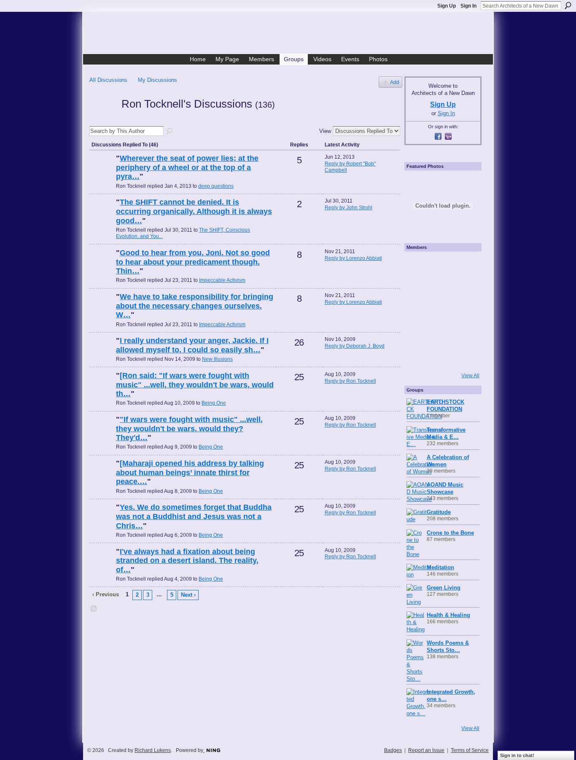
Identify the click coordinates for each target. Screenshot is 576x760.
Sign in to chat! (517, 755)
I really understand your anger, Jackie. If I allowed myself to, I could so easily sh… (192, 345)
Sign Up (446, 6)
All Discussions (108, 80)
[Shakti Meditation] (463, 288)
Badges (393, 750)
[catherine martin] (441, 311)
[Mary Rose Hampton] (418, 334)
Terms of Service (470, 750)
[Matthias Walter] (463, 265)
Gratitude (439, 512)
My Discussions (157, 80)
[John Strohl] (102, 216)
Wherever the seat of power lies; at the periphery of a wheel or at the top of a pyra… (187, 167)
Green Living (443, 587)
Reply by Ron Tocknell (350, 381)
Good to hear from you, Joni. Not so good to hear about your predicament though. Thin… (193, 262)
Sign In (468, 6)
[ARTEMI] (418, 265)
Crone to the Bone (450, 533)
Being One (214, 403)
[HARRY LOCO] (418, 288)
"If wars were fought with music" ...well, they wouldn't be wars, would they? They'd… (189, 428)
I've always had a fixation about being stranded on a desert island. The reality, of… (187, 560)
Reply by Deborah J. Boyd (355, 346)
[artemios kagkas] (441, 288)
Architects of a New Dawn (291, 34)
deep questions (216, 186)
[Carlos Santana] (463, 334)
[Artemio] (441, 356)
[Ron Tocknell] (102, 119)
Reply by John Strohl (348, 208)
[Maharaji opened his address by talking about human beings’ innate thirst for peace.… (190, 472)
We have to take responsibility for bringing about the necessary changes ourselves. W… (194, 305)
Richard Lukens (153, 750)
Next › (188, 595)
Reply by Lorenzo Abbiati (353, 258)
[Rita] (418, 311)
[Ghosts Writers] (441, 334)
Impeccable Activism (222, 280)
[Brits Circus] (463, 311)
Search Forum (170, 131)
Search (568, 5)
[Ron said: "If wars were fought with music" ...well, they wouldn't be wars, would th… (195, 384)
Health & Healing (448, 615)
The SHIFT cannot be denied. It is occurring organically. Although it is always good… (194, 211)
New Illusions (217, 359)
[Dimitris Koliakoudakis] (463, 356)
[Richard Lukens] (441, 265)
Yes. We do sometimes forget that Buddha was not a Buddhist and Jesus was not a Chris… (194, 516)
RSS (94, 609)
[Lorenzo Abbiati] (102, 173)
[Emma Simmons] (418, 356)
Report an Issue (426, 750)
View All (470, 376)
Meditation (440, 567)
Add (394, 82)
